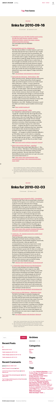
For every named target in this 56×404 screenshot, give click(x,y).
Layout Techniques (35, 324)
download (34, 229)
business (24, 314)
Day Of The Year (31, 321)
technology (15, 230)
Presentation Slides (34, 384)
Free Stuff (16, 170)
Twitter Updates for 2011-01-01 (9, 357)
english (21, 107)
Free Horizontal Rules (37, 169)
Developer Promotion (34, 377)
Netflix (35, 381)
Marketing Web (43, 380)
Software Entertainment (23, 325)
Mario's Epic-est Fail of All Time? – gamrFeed (24, 145)
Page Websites (33, 382)
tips (22, 289)
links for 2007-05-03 (7, 380)
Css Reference (33, 167)
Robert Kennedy (30, 170)
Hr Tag (19, 170)
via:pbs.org (26, 107)
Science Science (43, 385)
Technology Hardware (45, 386)
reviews (41, 229)
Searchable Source (38, 170)
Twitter (31, 352)
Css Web (50, 373)
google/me (28, 142)
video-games (18, 157)
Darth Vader (30, 374)
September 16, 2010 (33, 29)
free (16, 45)
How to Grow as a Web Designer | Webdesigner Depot (26, 292)
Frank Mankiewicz (23, 169)
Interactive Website (34, 380)
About (43, 2)
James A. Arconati (7, 2)
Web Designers (50, 389)
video (17, 161)
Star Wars (49, 385)
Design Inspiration (19, 322)
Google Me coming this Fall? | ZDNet (22, 110)
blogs (16, 142)
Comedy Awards (50, 371)
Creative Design (33, 373)
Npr (22, 170)
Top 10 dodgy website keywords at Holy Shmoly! (13, 379)
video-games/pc (26, 229)
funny (17, 107)
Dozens (25, 322)
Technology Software (34, 388)
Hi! (2, 347)
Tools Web (50, 388)
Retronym (25, 170)
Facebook (41, 377)
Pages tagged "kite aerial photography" (11, 375)
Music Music (31, 381)
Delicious (28, 182)
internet (40, 142)
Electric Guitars (17, 169)
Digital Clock (39, 167)
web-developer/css (29, 73)
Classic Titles (16, 321)
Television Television (44, 388)
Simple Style (16, 171)
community (34, 142)
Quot (51, 384)
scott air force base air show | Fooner (11, 371)
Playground (46, 382)
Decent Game (37, 321)
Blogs (34, 371)
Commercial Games (23, 321)
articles (20, 314)
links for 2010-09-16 (28, 25)
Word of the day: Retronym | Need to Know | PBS (25, 77)
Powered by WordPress (21, 400)
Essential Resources (31, 322)
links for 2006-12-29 (11, 365)
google (23, 142)
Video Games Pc (21, 326)
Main (30, 351)
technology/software (23, 230)
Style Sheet (21, 171)
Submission (31, 325)
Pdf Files (40, 382)
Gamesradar (28, 324)
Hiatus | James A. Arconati (8, 368)
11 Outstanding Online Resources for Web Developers (26, 265)
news (19, 142)
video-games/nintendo (28, 157)
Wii (44, 392)
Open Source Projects (42, 381)
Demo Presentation (38, 374)
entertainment (34, 230)
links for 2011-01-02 (7, 349)
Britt (24, 167)
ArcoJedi (24, 29)
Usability (38, 389)
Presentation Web (45, 384)
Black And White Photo (18, 167)
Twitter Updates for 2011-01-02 (9, 352)
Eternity (37, 322)
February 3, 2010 (32, 191)
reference (36, 73)
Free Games (30, 169)
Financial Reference (34, 378)
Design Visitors (43, 376)
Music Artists (48, 380)
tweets (30, 389)
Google (42, 378)
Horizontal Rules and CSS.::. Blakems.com (23, 48)
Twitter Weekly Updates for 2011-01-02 (11, 354)
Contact (47, 2)
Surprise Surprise (27, 171)
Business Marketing (41, 371)
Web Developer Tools (36, 392)
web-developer (19, 73)
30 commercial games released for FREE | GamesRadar (27, 198)
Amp (30, 371)
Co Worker (28, 167)
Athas (32, 371)
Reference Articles (34, 385)
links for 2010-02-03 (28, 187)
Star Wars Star (32, 386)
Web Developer (35, 171)
